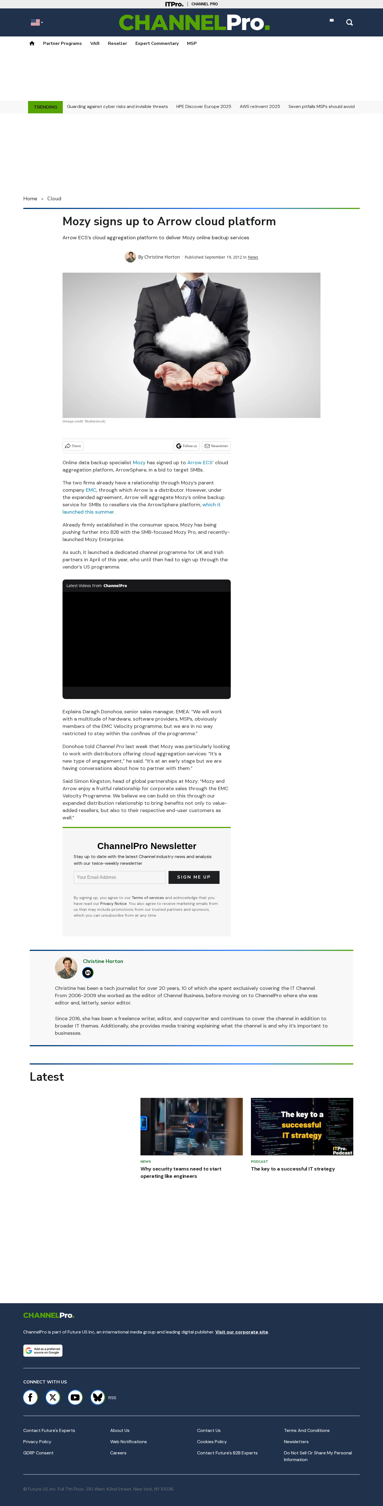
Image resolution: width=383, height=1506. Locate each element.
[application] (147, 639)
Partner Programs (62, 43)
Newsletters (296, 1442)
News (253, 257)
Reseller (117, 43)
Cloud (54, 198)
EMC (91, 490)
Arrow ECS (200, 462)
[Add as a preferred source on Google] (43, 1350)
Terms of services (148, 897)
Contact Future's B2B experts (227, 1453)
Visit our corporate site (241, 1332)
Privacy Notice (113, 903)
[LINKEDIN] (89, 973)
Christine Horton (162, 257)
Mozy (139, 462)
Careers (118, 1453)
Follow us (190, 445)
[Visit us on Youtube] (75, 1397)
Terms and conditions (307, 1430)
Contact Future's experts (49, 1430)
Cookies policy (212, 1442)
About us (120, 1430)
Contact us (209, 1430)
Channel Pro (205, 4)
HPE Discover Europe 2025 (203, 106)
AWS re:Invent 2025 (260, 106)
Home (30, 198)
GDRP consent (38, 1453)
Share (76, 445)
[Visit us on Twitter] (53, 1397)
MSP (192, 43)
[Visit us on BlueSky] (95, 1397)
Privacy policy (37, 1442)
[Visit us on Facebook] (30, 1397)
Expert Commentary (157, 43)
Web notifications (128, 1442)
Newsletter (219, 445)
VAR (95, 43)
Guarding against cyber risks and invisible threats (117, 106)
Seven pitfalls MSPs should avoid (322, 106)
